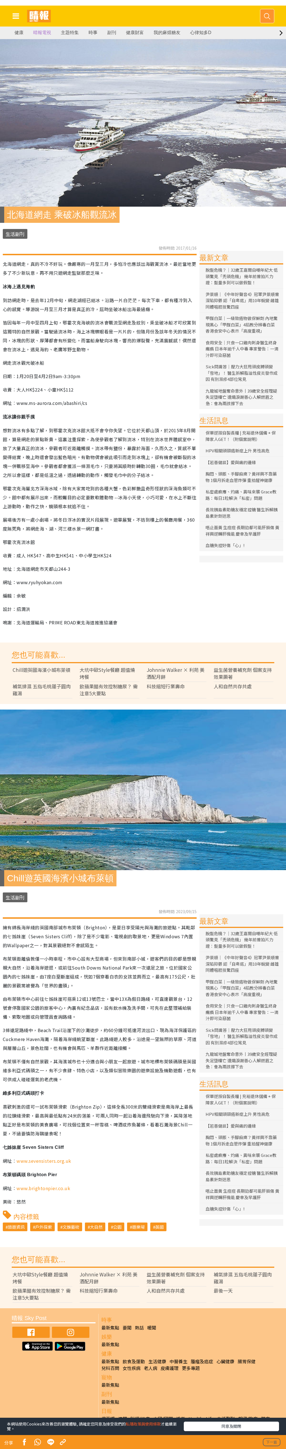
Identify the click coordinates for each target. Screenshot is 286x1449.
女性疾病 (131, 1368)
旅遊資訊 (16, 1227)
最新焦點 (110, 1327)
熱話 (139, 1327)
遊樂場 (138, 1227)
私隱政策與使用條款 (143, 1424)
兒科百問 (110, 1368)
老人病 (150, 1368)
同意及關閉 (231, 1426)
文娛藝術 (71, 1227)
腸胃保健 (247, 1361)
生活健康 (157, 1361)
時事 (93, 32)
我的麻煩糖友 (167, 32)
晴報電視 (42, 32)
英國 (159, 1227)
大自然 (96, 1227)
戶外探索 (43, 1227)
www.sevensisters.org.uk (43, 1160)
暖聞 (151, 1327)
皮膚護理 (169, 1368)
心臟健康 (225, 1361)
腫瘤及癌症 (202, 1361)
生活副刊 (15, 233)
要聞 (127, 1327)
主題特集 (70, 32)
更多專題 (191, 1368)
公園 (117, 1227)
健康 (19, 32)
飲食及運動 (134, 1361)
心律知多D (200, 32)
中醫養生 (178, 1361)
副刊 (111, 32)
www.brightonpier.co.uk (43, 1188)
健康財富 (135, 32)
